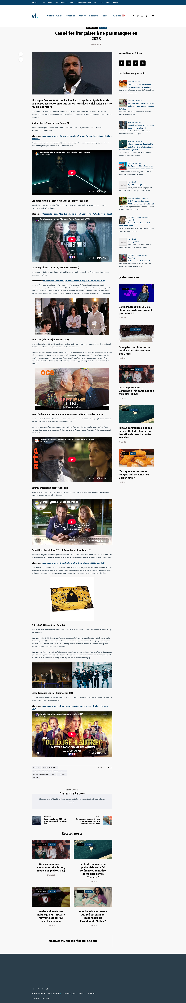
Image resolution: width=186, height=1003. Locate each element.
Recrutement (91, 993)
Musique (137, 201)
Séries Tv (103, 27)
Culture (50, 2)
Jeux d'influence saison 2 (42, 771)
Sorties (71, 2)
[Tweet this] (21, 59)
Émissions (115, 2)
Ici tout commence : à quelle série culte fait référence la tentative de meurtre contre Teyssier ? (93, 871)
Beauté (107, 2)
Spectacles (145, 201)
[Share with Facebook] (21, 54)
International (35, 2)
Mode (101, 2)
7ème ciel (36, 768)
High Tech (63, 2)
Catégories (70, 16)
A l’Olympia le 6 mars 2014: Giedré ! (141, 204)
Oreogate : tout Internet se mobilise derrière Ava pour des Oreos (134, 350)
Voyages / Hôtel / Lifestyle (84, 2)
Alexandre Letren (72, 793)
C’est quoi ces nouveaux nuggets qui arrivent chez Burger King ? (134, 474)
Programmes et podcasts (88, 16)
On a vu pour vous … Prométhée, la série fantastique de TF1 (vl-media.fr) (73, 563)
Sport (56, 2)
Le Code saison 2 (60, 771)
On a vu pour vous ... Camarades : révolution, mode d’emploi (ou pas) (51, 867)
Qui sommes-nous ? (38, 993)
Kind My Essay (133, 242)
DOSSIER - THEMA (92, 27)
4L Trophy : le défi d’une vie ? (139, 261)
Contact (81, 993)
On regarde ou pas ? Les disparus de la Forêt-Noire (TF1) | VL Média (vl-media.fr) (77, 214)
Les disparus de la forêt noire (44, 774)
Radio (104, 16)
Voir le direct (117, 16)
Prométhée (61, 774)
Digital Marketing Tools (136, 185)
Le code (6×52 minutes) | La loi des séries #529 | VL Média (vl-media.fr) (74, 281)
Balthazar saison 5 (49, 768)
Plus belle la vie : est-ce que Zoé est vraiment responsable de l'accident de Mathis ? (93, 916)
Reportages (132, 258)
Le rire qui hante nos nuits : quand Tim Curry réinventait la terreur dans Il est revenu (51, 916)
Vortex (35, 777)
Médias (138, 122)
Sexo (95, 2)
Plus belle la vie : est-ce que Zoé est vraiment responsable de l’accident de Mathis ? (136, 106)
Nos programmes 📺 (54, 993)
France (43, 2)
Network (131, 220)
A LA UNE (80, 844)
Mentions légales (70, 993)
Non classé (132, 182)
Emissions (145, 217)
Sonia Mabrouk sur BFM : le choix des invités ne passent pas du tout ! (135, 310)
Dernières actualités (55, 16)
